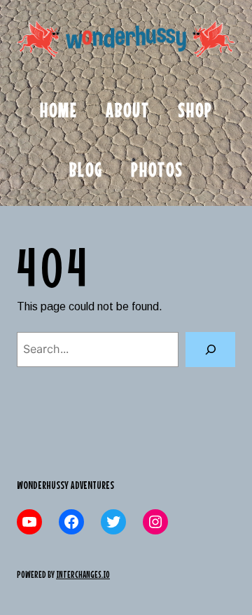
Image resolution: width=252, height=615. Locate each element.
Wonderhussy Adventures (65, 484)
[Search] (210, 349)
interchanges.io (83, 574)
